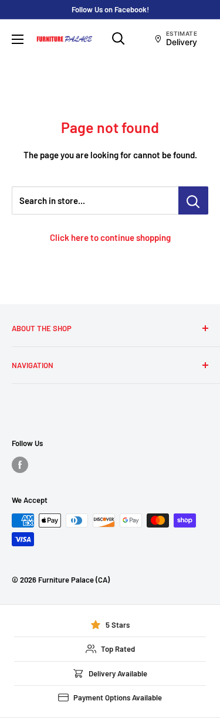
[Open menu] (17, 39)
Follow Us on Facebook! (110, 9)
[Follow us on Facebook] (20, 465)
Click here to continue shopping (110, 237)
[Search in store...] (193, 200)
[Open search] (118, 38)
